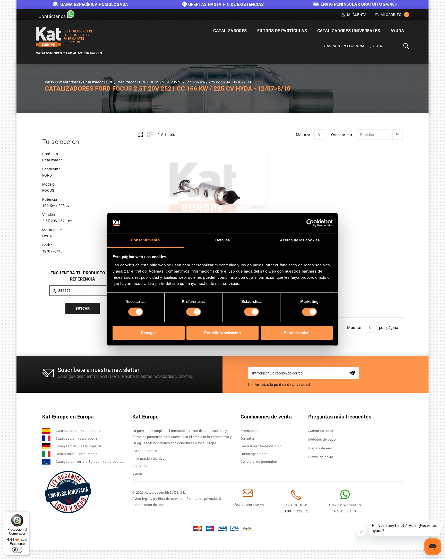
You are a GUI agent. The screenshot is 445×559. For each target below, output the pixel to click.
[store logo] (48, 37)
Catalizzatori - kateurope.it (77, 454)
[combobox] (385, 46)
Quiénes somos (144, 451)
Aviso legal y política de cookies (158, 499)
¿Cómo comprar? (321, 431)
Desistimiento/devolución (261, 446)
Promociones (251, 431)
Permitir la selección (222, 332)
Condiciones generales (259, 462)
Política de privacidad (203, 499)
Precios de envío (321, 448)
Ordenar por (341, 135)
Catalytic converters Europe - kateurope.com (91, 462)
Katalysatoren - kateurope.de (79, 446)
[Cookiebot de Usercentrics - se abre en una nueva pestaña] (310, 223)
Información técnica (148, 458)
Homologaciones (254, 454)
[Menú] (26, 514)
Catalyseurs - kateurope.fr (76, 438)
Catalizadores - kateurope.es (78, 431)
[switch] (193, 312)
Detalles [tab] (222, 240)
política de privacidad (292, 384)
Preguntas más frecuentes (340, 417)
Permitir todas (296, 332)
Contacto (139, 466)
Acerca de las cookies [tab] (300, 240)
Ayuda (137, 474)
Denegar (148, 332)
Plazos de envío (320, 457)
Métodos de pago (322, 439)
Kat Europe (145, 417)
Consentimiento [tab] (145, 240)
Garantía (247, 438)
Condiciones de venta (266, 417)
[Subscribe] (353, 373)
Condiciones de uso (148, 505)
